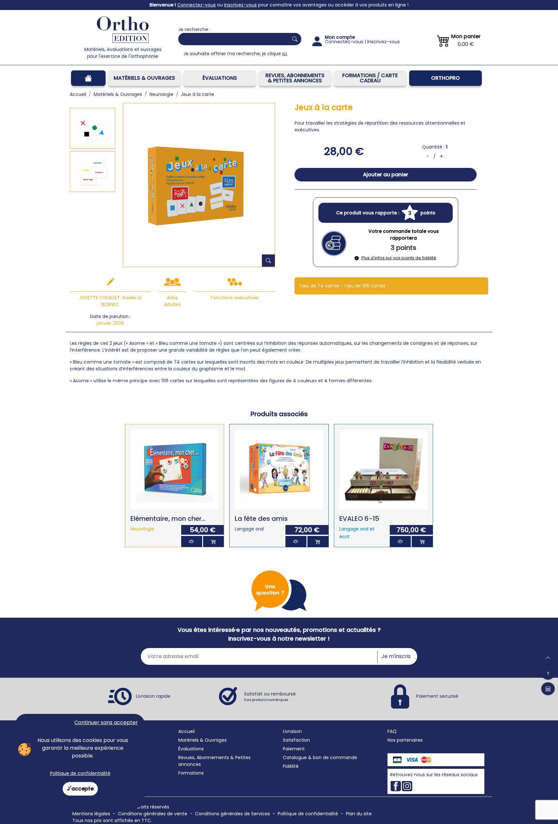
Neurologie (142, 529)
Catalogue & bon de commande (320, 757)
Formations (191, 773)
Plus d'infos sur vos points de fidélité (398, 258)
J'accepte (80, 788)
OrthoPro (445, 78)
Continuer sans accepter (106, 722)
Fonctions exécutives (235, 297)
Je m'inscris (396, 656)
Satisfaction (296, 740)
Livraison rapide (153, 696)
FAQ (392, 731)
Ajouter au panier (385, 174)
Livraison (292, 731)
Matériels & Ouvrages (144, 78)
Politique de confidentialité (80, 773)
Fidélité (291, 766)
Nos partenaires (405, 740)
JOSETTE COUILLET (99, 297)
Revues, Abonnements (203, 757)
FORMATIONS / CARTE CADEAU (370, 78)
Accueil (186, 731)
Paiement (294, 749)
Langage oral (249, 529)
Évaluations (219, 78)
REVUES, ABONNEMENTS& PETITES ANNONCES (295, 78)
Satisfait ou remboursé (270, 696)
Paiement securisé (437, 696)
